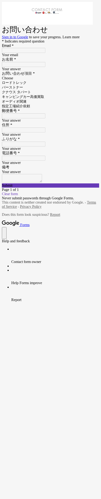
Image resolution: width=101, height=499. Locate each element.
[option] (50, 78)
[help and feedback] (4, 233)
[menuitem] (55, 255)
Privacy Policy (31, 207)
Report (55, 215)
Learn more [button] (71, 37)
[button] (50, 185)
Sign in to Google (15, 37)
